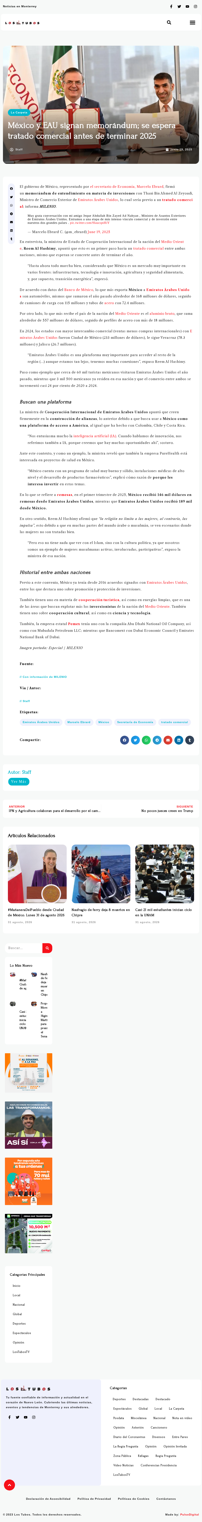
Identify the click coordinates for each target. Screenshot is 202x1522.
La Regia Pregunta (125, 1446)
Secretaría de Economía (135, 722)
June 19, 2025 (99, 232)
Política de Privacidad (94, 1498)
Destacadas (141, 1399)
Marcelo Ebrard (79, 722)
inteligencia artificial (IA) (95, 436)
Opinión (18, 1342)
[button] (169, 22)
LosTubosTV (21, 1352)
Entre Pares (180, 1437)
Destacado (163, 1399)
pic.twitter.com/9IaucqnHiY (90, 222)
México (103, 722)
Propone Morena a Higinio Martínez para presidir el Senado (46, 1020)
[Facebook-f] (171, 6)
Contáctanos (166, 1498)
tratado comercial (148, 248)
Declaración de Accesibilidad (48, 1498)
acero (109, 303)
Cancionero (159, 1427)
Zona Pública (122, 1456)
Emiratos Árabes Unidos (98, 200)
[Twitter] (179, 6)
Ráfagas (143, 1456)
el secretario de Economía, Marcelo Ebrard (127, 187)
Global (17, 1314)
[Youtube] (187, 6)
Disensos (158, 1437)
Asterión (138, 1427)
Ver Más (18, 782)
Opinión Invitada (175, 1446)
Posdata (118, 1418)
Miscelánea (139, 1418)
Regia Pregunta (166, 1456)
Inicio (17, 1286)
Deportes (19, 1323)
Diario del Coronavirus (129, 1437)
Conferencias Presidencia (159, 1465)
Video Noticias (123, 1465)
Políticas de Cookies (134, 1498)
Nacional (19, 1304)
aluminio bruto (162, 314)
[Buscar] (47, 948)
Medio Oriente (127, 314)
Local (16, 1295)
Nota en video (182, 1418)
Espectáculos (22, 1333)
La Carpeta (19, 112)
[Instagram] (195, 6)
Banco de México (78, 290)
